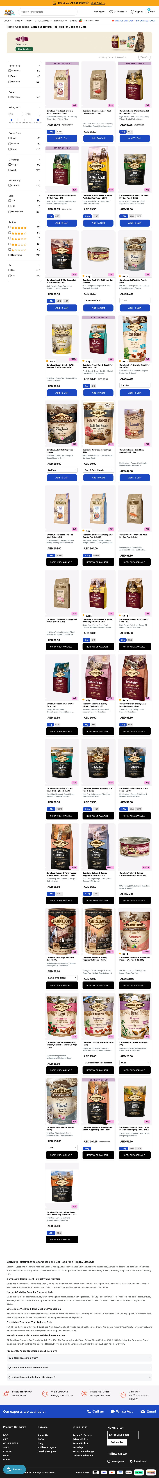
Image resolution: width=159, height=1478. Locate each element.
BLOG (6, 1459)
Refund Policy (80, 1443)
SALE (6, 1447)
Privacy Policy (80, 1439)
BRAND (7, 1455)
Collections (22, 26)
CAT (5, 1439)
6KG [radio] (130, 131)
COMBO (7, 1451)
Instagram (117, 1461)
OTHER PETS (10, 1443)
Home (10, 26)
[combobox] (48, 12)
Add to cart (61, 138)
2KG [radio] (123, 131)
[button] (144, 57)
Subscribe (117, 1442)
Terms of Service (82, 1435)
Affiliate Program (47, 1447)
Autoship (78, 1447)
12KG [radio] (95, 216)
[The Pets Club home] (9, 11)
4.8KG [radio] (59, 131)
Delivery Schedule (83, 1455)
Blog (40, 1443)
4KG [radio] (132, 216)
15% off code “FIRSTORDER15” (79, 3)
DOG (6, 1435)
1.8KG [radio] (51, 131)
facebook (139, 1461)
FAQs (41, 1439)
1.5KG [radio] (87, 216)
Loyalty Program (47, 1451)
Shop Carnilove (24, 49)
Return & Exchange (83, 1451)
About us (43, 1435)
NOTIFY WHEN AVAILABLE (61, 562)
